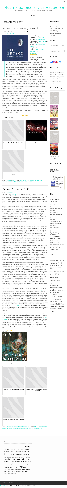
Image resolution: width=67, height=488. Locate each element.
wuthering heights (58, 313)
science (30, 181)
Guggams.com (54, 225)
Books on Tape (42, 41)
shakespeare (60, 306)
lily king (22, 428)
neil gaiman (28, 464)
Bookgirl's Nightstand (56, 214)
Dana (57, 181)
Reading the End (54, 240)
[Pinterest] (57, 62)
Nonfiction (42, 44)
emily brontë (58, 283)
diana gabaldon (16, 457)
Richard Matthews (40, 39)
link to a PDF (17, 305)
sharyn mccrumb (54, 308)
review (26, 181)
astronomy (11, 181)
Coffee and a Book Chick (56, 221)
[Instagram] (54, 62)
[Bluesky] (60, 62)
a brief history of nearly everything (34, 180)
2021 (21, 180)
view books (62, 189)
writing (52, 313)
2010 (60, 265)
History (36, 44)
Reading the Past (54, 242)
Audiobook (41, 49)
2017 (51, 269)
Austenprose (53, 207)
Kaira (12, 482)
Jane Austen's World (55, 231)
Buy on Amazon (34, 51)
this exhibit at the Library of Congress (34, 290)
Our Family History (55, 236)
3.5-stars (56, 260)
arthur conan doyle (54, 271)
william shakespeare (59, 312)
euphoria (10, 428)
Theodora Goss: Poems (56, 248)
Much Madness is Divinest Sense (33, 7)
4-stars (61, 260)
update (52, 312)
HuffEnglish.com (54, 227)
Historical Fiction (22, 426)
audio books (26, 451)
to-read (60, 310)
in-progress (60, 290)
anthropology (5, 181)
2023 (60, 269)
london (52, 299)
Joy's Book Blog (54, 233)
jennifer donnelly (54, 296)
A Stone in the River (55, 199)
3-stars (52, 260)
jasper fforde (58, 294)
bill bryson (16, 181)
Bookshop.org (59, 28)
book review (22, 181)
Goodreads (33, 53)
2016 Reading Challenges (12, 426)
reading (56, 301)
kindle (60, 297)
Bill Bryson (41, 37)
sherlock (60, 308)
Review (13, 180)
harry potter (54, 285)
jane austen (20, 461)
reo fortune (34, 428)
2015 (57, 267)
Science (32, 46)
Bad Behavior (3, 485)
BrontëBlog (53, 216)
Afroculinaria (53, 201)
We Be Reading (54, 249)
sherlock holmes (54, 310)
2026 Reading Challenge (57, 178)
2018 (55, 269)
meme (56, 299)
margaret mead (27, 428)
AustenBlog (53, 205)
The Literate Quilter (55, 246)
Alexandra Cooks (54, 203)
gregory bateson (16, 428)
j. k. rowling (12, 461)
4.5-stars (24, 180)
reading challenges (13, 467)
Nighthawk (53, 234)
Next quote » (53, 83)
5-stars (59, 262)
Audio (36, 49)
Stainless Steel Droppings (57, 244)
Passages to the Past (56, 238)
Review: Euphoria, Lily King (17, 189)
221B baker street (54, 265)
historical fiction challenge (56, 289)
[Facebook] (51, 62)
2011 (51, 267)
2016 (35, 426)
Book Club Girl (54, 212)
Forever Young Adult (55, 223)
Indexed (52, 229)
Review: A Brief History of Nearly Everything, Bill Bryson (20, 30)
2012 (54, 267)
